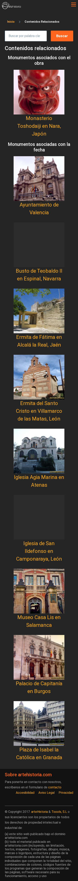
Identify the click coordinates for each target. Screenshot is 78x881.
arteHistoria (39, 812)
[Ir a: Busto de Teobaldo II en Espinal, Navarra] (39, 244)
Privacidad (66, 793)
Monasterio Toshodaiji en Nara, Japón (39, 126)
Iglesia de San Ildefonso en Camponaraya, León (39, 551)
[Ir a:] (39, 92)
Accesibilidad (25, 793)
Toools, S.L (59, 812)
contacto (54, 787)
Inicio (11, 21)
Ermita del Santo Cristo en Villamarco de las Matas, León (39, 411)
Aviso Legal (46, 793)
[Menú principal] (73, 4)
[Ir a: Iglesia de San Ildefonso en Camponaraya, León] (39, 517)
